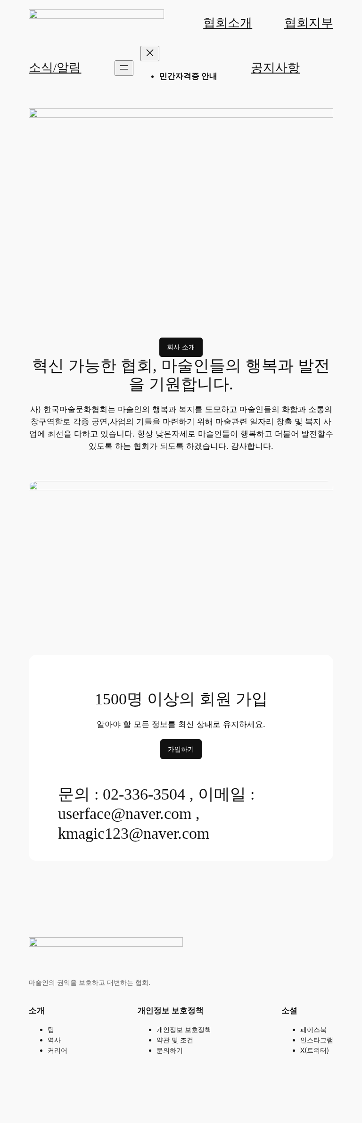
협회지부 (308, 23)
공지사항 (275, 67)
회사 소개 (181, 347)
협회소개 (227, 23)
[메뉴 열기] (124, 68)
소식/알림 (55, 67)
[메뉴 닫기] (149, 53)
